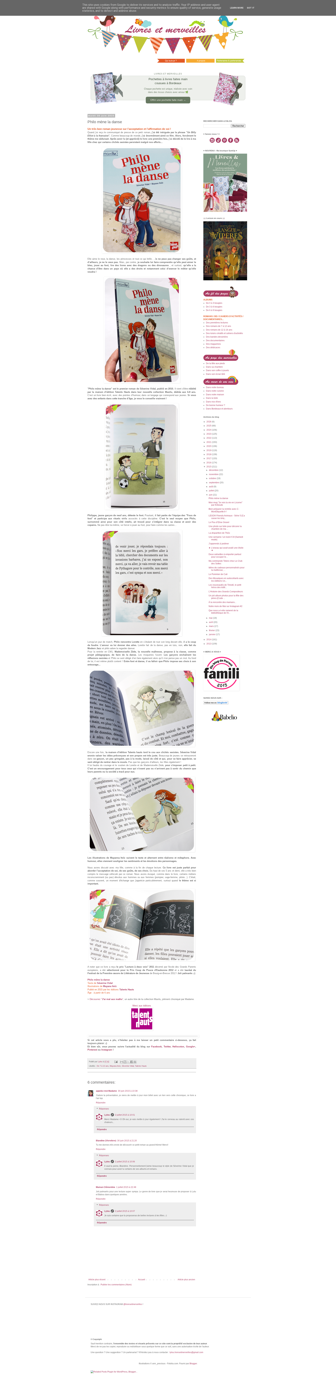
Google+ (190, 1046)
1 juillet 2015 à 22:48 (126, 1187)
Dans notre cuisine (215, 391)
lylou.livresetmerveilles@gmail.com (186, 1352)
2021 (209, 442)
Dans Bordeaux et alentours (219, 409)
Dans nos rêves (213, 402)
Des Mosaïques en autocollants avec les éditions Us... (226, 579)
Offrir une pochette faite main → (168, 100)
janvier (212, 634)
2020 (209, 446)
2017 (209, 458)
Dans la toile (212, 398)
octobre (213, 478)
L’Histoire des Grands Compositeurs (226, 591)
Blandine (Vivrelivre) (106, 1140)
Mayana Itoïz (115, 1066)
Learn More (236, 8)
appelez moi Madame (106, 1091)
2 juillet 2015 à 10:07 (125, 1211)
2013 (209, 643)
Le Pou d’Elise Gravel (219, 522)
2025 (209, 425)
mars (211, 626)
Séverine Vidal (128, 1066)
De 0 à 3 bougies (214, 303)
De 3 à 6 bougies (214, 307)
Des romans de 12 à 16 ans (219, 330)
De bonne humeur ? (215, 405)
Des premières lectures (217, 322)
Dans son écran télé (215, 374)
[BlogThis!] (125, 1062)
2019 (209, 450)
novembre (214, 474)
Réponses (104, 1109)
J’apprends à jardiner (219, 543)
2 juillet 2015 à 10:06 (125, 1161)
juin (211, 495)
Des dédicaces (213, 347)
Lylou (107, 1115)
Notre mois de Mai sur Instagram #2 (225, 606)
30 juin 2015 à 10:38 (128, 1091)
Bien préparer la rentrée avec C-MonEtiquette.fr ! (224, 510)
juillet (212, 490)
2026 (209, 421)
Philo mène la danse (218, 498)
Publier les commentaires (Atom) (116, 1284)
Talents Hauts (141, 1066)
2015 (209, 466)
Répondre (101, 1102)
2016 (209, 462)
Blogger (193, 1363)
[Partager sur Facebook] (131, 1062)
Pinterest (92, 1049)
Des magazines (213, 344)
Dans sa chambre (214, 367)
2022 (209, 438)
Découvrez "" (106, 999)
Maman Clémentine (105, 1187)
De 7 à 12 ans (103, 1066)
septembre (214, 482)
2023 (209, 434)
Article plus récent (96, 1279)
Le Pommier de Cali (218, 574)
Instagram (106, 1049)
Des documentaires (215, 340)
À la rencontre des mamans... (222, 602)
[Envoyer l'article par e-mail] (116, 1062)
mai (211, 618)
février (212, 630)
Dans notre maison (215, 394)
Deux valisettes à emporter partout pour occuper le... (225, 555)
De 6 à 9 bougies (214, 310)
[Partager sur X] (128, 1062)
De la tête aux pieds (215, 363)
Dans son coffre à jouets (217, 370)
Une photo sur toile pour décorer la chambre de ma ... (225, 527)
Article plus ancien (186, 1279)
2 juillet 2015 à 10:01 (125, 1115)
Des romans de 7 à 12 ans (218, 326)
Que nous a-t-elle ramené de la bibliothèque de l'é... (223, 611)
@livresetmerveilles (132, 1304)
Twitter (167, 1046)
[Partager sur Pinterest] (135, 1062)
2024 (209, 430)
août (211, 486)
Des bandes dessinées (217, 337)
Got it (250, 8)
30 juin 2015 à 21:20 (127, 1140)
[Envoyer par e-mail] (121, 1062)
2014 (209, 639)
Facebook (156, 1046)
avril (211, 622)
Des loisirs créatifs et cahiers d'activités (224, 333)
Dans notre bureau (215, 387)
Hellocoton (178, 1046)
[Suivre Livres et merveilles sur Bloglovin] (216, 704)
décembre (214, 470)
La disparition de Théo (219, 533)
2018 (209, 454)
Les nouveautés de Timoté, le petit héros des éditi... (225, 586)
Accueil (141, 1279)
